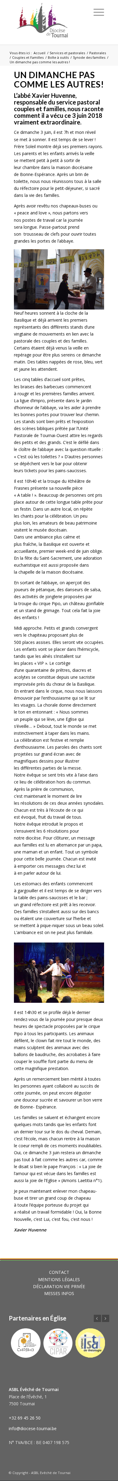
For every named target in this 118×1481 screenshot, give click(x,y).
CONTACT (59, 1272)
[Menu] (98, 12)
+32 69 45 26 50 (25, 1418)
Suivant (105, 1318)
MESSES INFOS (59, 1293)
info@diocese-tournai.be (33, 1428)
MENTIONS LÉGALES (59, 1279)
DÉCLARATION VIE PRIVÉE (59, 1286)
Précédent (97, 1318)
